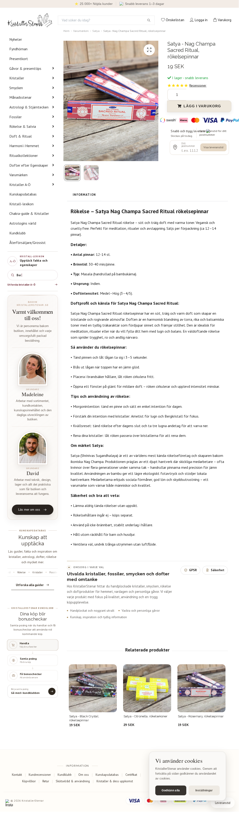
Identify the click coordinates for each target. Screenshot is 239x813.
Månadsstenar (20, 97)
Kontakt (17, 775)
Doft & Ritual (20, 136)
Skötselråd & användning (73, 781)
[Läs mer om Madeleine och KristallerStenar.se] (32, 369)
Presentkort (18, 58)
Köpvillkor (29, 781)
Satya (96, 31)
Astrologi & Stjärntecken (28, 107)
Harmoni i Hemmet (24, 145)
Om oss (83, 775)
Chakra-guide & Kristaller (29, 213)
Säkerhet (217, 570)
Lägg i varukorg (202, 106)
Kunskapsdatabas (23, 194)
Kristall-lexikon (21, 204)
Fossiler (15, 117)
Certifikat (131, 775)
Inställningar (204, 790)
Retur (45, 781)
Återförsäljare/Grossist (27, 242)
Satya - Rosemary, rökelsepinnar (201, 716)
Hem (66, 31)
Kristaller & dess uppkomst (115, 781)
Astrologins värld (22, 223)
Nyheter (15, 39)
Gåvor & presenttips (25, 68)
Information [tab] (84, 195)
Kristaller (16, 78)
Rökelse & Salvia (22, 126)
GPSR (193, 570)
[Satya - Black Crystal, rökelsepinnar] (93, 688)
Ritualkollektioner (23, 155)
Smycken (16, 87)
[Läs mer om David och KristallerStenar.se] (32, 448)
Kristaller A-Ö (20, 184)
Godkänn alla (171, 790)
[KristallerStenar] (29, 20)
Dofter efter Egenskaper (28, 165)
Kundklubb (17, 233)
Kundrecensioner (40, 775)
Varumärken (18, 174)
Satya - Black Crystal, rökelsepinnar (84, 718)
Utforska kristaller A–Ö (21, 284)
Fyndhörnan (18, 49)
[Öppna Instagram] (9, 803)
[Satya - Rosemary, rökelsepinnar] (201, 688)
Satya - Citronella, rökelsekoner (145, 716)
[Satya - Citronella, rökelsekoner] (147, 688)
